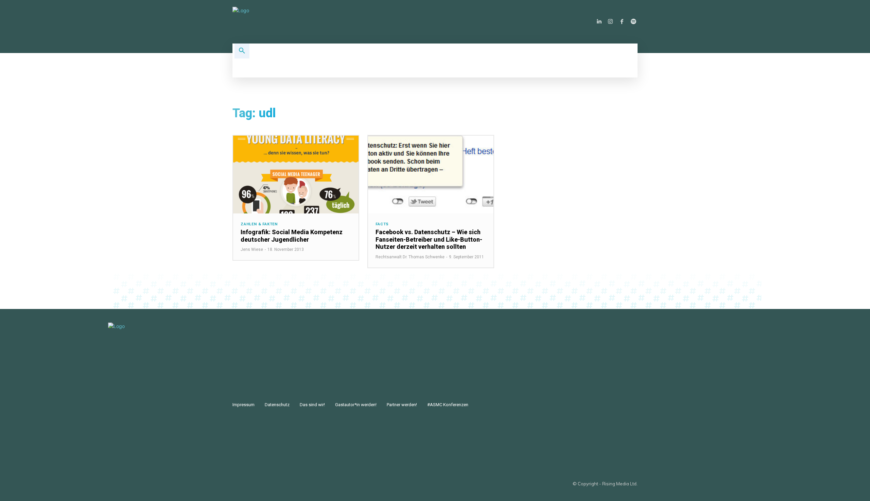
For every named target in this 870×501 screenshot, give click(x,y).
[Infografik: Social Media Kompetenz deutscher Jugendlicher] (296, 174)
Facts (382, 224)
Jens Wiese (252, 249)
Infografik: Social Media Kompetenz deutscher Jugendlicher (292, 235)
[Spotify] (633, 22)
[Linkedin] (599, 22)
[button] (241, 51)
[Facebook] (622, 22)
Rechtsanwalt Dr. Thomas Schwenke (410, 257)
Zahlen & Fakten (259, 224)
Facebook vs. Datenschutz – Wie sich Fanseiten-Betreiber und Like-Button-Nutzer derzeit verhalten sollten (429, 239)
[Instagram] (610, 22)
